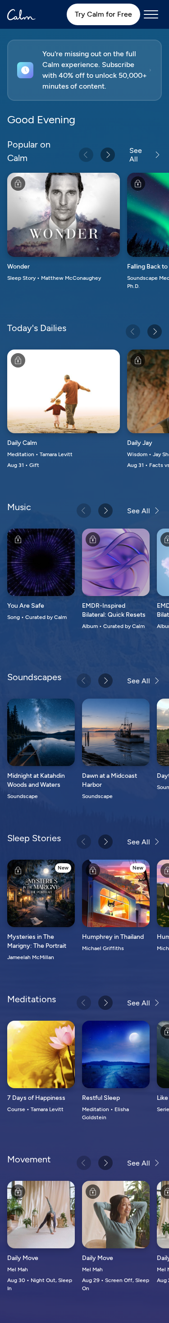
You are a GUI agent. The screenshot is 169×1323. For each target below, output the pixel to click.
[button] (84, 70)
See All (135, 154)
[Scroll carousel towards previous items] (86, 155)
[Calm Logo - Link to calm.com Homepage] (21, 14)
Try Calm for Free (103, 14)
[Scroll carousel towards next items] (107, 155)
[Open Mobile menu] (151, 14)
